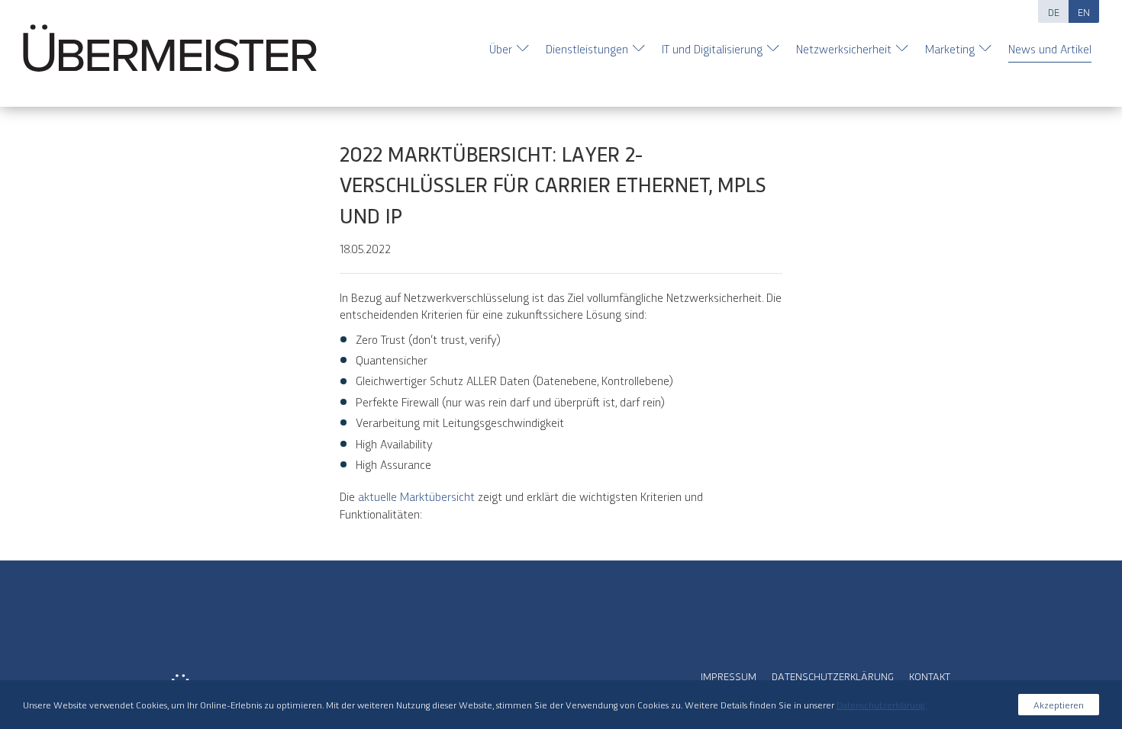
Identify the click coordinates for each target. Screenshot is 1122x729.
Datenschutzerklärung (833, 675)
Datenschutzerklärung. (882, 704)
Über (500, 48)
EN (1084, 11)
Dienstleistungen (587, 48)
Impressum (728, 675)
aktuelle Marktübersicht (418, 496)
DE (1053, 11)
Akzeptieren (1058, 704)
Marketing (950, 48)
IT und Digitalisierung (712, 48)
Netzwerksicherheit (843, 48)
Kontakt (929, 675)
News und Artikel (1049, 48)
